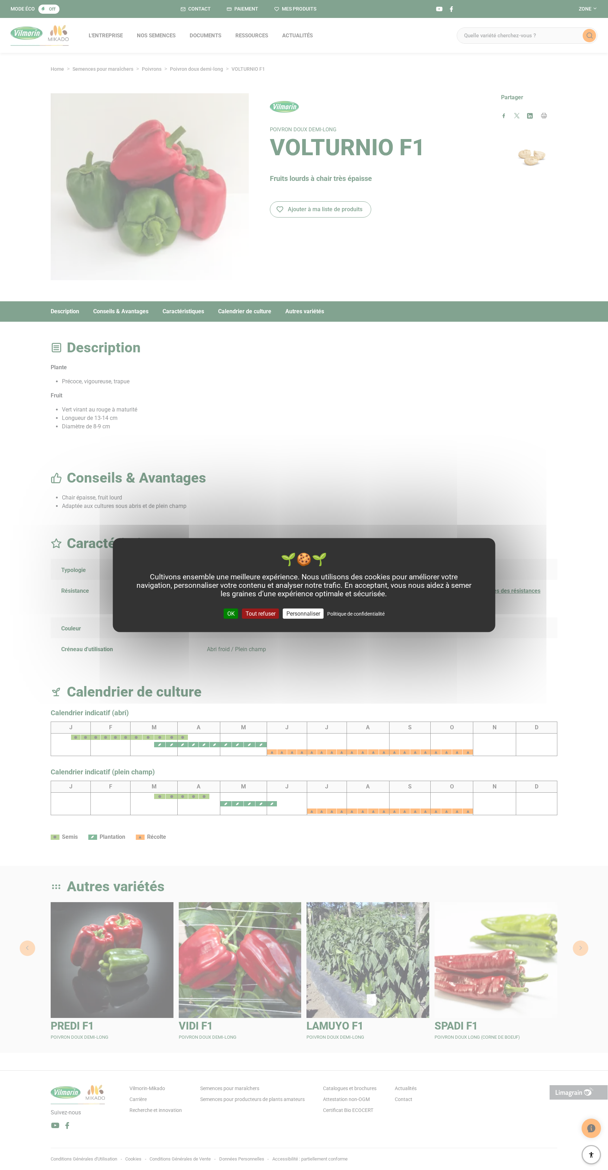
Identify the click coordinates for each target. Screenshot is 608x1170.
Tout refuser (261, 613)
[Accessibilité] (591, 1154)
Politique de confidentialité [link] (356, 613)
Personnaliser (303, 613)
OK (231, 613)
